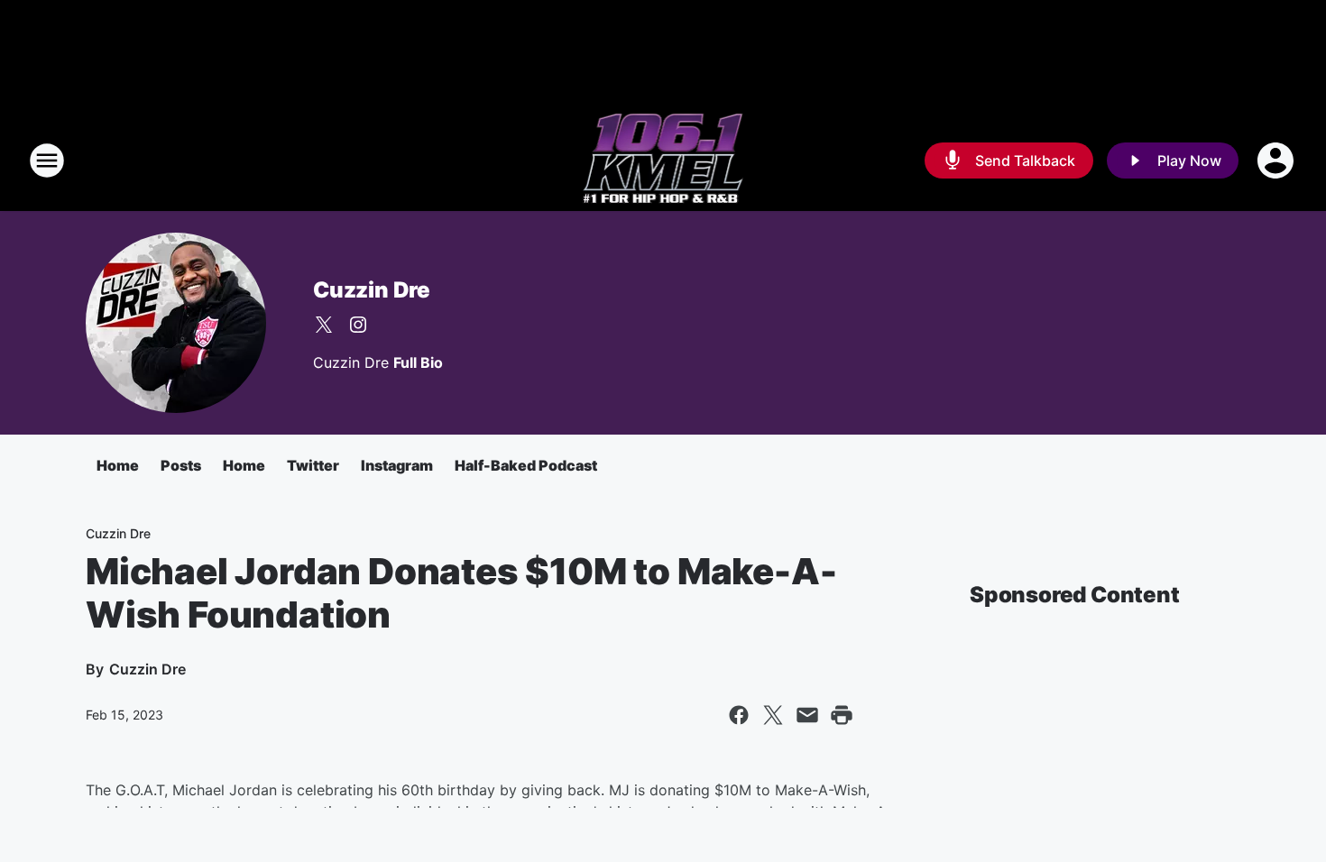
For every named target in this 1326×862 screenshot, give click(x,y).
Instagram (397, 465)
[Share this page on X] (773, 715)
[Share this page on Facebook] (738, 715)
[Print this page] (841, 715)
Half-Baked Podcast (526, 465)
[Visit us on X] (324, 324)
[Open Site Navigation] (47, 160)
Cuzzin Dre (371, 290)
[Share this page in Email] (807, 715)
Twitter (313, 465)
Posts (181, 465)
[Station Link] (663, 160)
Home (118, 465)
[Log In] (1277, 160)
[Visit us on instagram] (358, 324)
